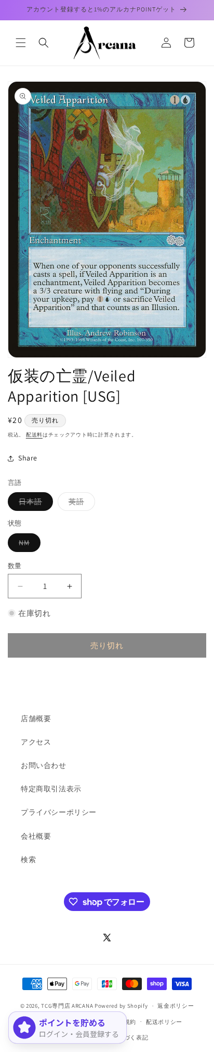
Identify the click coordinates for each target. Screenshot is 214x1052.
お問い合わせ (43, 765)
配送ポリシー (164, 1021)
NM (28, 544)
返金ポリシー (175, 1005)
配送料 (34, 434)
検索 (28, 859)
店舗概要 (36, 718)
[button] (20, 42)
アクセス (36, 742)
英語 (80, 503)
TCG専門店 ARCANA (67, 1005)
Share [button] (27, 458)
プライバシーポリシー (59, 812)
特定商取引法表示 (51, 788)
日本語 (34, 503)
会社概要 (36, 836)
